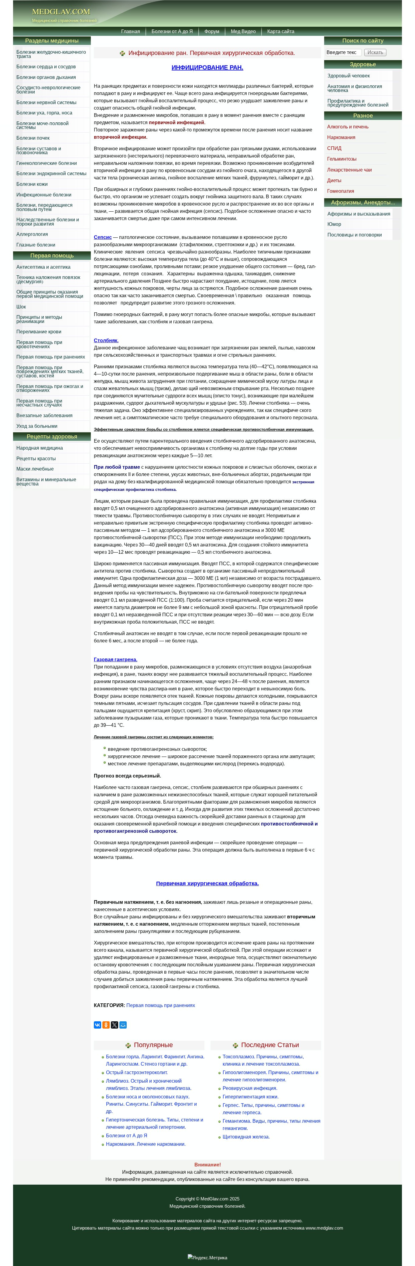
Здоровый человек (349, 75)
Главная (130, 31)
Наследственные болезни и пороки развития (47, 221)
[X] (114, 1025)
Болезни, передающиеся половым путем (44, 207)
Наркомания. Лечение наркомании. (146, 1144)
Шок (21, 306)
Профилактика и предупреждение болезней (358, 102)
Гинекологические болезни (46, 163)
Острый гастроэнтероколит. (137, 1072)
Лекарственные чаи (349, 169)
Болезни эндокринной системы (51, 173)
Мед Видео (243, 31)
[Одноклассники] (106, 1025)
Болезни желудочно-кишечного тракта (51, 54)
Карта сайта (280, 31)
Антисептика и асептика (43, 267)
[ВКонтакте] (97, 1025)
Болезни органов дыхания (46, 77)
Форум (211, 31)
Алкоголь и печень (348, 126)
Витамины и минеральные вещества (46, 481)
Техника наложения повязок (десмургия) (48, 279)
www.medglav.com (324, 1228)
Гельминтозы (342, 158)
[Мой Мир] (123, 1025)
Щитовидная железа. (246, 1136)
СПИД (334, 148)
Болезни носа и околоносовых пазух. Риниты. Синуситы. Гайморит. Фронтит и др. (151, 1104)
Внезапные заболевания (44, 415)
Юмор (334, 224)
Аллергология (32, 234)
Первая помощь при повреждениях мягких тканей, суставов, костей (50, 371)
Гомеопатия (340, 191)
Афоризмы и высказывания (359, 213)
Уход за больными (36, 426)
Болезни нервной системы (46, 102)
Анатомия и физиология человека (355, 88)
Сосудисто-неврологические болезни (48, 89)
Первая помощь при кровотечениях (39, 344)
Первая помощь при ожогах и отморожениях (49, 388)
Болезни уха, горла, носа (44, 112)
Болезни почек (33, 137)
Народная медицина (39, 447)
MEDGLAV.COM (61, 11)
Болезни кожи (32, 184)
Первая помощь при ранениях (160, 1005)
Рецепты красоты (36, 458)
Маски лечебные (35, 468)
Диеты (334, 180)
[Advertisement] (363, 340)
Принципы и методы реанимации (39, 319)
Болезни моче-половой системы (42, 125)
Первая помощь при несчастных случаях (39, 402)
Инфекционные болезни (43, 194)
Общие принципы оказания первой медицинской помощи (49, 293)
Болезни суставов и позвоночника (38, 150)
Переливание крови (38, 331)
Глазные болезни (35, 244)
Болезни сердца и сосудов (46, 66)
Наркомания (341, 137)
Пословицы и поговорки (355, 234)
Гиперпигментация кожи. (251, 1096)
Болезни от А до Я (172, 31)
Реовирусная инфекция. (250, 1088)
